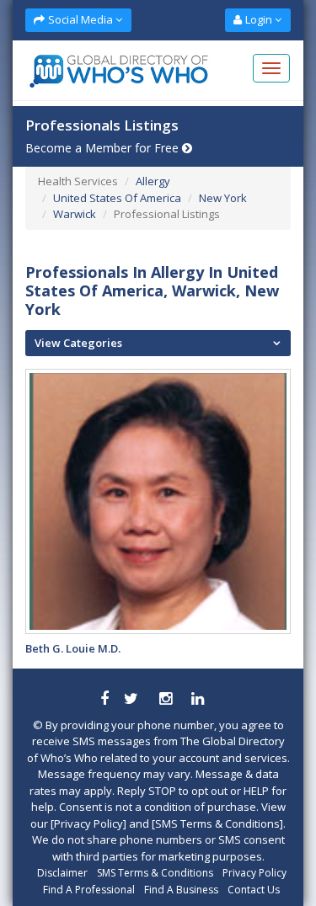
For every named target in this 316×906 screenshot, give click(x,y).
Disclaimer (62, 873)
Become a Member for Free (103, 148)
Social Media (80, 19)
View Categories (78, 342)
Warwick (74, 213)
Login (259, 19)
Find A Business (181, 889)
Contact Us (254, 889)
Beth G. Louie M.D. (73, 648)
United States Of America (117, 197)
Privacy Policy (254, 873)
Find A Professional (89, 889)
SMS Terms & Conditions (155, 873)
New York (223, 197)
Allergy (153, 181)
